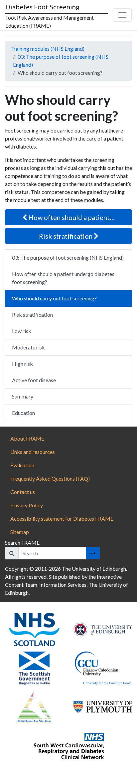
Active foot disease (34, 380)
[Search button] (93, 553)
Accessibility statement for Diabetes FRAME (62, 518)
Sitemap (19, 532)
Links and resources (32, 452)
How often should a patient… (71, 217)
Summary (22, 396)
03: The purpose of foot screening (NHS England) (68, 257)
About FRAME (27, 438)
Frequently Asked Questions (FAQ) (50, 478)
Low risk (21, 331)
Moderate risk (28, 347)
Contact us (22, 492)
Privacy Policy (26, 505)
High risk (22, 363)
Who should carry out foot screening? (54, 298)
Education (23, 413)
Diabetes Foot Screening (42, 7)
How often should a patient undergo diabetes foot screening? (63, 278)
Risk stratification (66, 236)
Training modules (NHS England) (47, 48)
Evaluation (22, 465)
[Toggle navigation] (122, 15)
